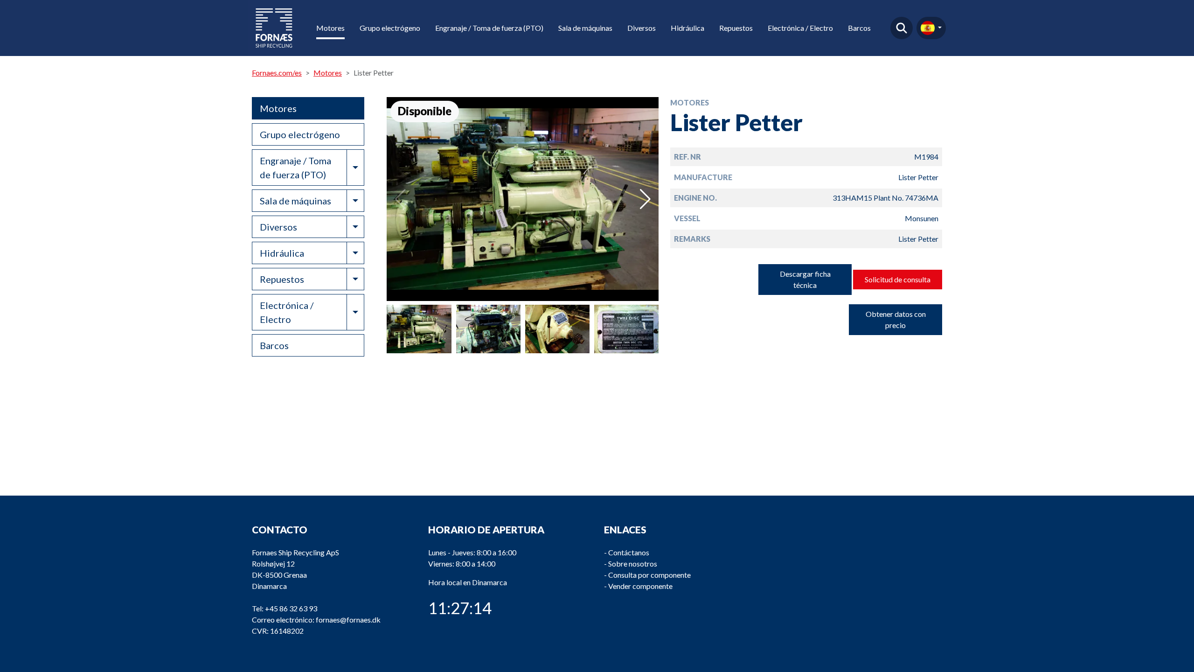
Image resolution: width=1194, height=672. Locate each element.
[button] (645, 199)
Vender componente (640, 585)
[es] (931, 28)
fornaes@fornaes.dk (348, 619)
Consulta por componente (649, 574)
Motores (330, 27)
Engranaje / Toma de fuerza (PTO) (489, 27)
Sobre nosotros (632, 563)
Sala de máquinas (585, 27)
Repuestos (736, 27)
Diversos (641, 27)
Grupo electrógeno (390, 27)
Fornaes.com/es (277, 72)
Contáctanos (628, 552)
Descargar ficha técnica (805, 279)
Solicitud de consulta (897, 279)
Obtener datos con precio (896, 319)
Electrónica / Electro (800, 27)
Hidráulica (687, 27)
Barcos (859, 27)
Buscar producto (901, 28)
